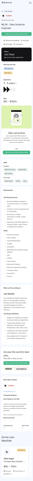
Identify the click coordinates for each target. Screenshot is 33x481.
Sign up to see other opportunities (16, 34)
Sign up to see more (9, 417)
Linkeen (9, 15)
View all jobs (6, 440)
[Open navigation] (30, 3)
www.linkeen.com (9, 391)
